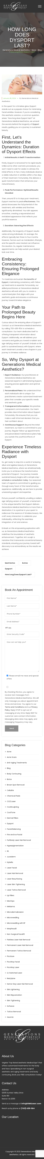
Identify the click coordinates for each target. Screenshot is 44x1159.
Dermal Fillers (12, 818)
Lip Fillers (10, 895)
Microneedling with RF (16, 923)
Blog (9, 768)
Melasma (11, 906)
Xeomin (10, 1017)
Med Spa (10, 901)
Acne (9, 751)
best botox (10, 563)
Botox (9, 779)
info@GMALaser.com (31, 1103)
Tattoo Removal (14, 1011)
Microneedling (13, 917)
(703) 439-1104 (28, 1108)
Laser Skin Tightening (16, 884)
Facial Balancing (14, 829)
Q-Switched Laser (14, 973)
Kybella (10, 862)
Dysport (8, 569)
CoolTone (11, 812)
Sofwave (10, 1006)
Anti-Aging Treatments (17, 762)
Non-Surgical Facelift (16, 934)
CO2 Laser (11, 801)
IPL (8, 851)
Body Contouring (14, 774)
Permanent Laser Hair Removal (20, 945)
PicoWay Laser (13, 967)
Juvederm (11, 857)
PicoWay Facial (13, 962)
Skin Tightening (13, 1000)
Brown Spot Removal (15, 785)
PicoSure (10, 956)
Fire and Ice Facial (14, 834)
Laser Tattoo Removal (16, 890)
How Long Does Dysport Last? (18, 574)
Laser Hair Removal (15, 873)
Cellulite (10, 790)
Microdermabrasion (15, 912)
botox (25, 563)
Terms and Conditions (14, 707)
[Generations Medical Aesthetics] (15, 6)
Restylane (11, 978)
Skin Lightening (13, 989)
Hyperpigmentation (15, 845)
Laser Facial (12, 868)
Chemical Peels (13, 796)
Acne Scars (11, 757)
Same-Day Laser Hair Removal (20, 984)
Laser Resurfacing (14, 879)
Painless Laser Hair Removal (18, 939)
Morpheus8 (11, 928)
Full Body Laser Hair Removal (19, 840)
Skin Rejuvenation (14, 995)
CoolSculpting (13, 807)
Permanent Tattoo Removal (19, 951)
